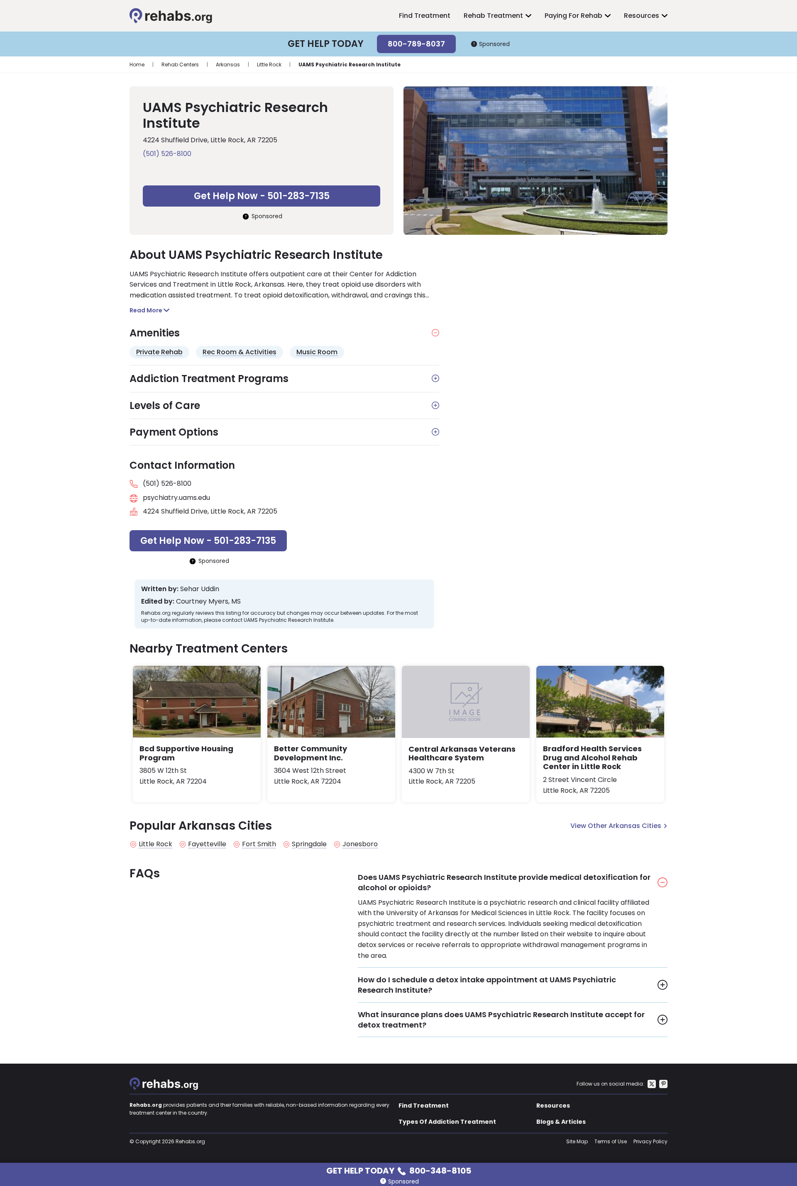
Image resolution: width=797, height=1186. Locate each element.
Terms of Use (610, 1141)
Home (137, 64)
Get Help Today (398, 1170)
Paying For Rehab (573, 15)
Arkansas (228, 64)
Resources (641, 15)
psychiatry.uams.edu (176, 497)
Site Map (577, 1141)
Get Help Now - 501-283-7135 (262, 196)
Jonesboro (360, 844)
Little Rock (269, 64)
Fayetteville (207, 844)
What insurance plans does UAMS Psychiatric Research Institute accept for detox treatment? (501, 1019)
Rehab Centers (180, 64)
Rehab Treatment (493, 15)
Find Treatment (424, 15)
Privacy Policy (650, 1141)
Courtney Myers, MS (208, 601)
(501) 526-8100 (167, 153)
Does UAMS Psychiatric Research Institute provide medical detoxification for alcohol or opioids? (504, 882)
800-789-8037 (416, 44)
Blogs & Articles (561, 1122)
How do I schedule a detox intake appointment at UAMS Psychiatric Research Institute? (487, 984)
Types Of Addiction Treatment (447, 1122)
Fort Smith (259, 844)
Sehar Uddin (199, 589)
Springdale (309, 844)
